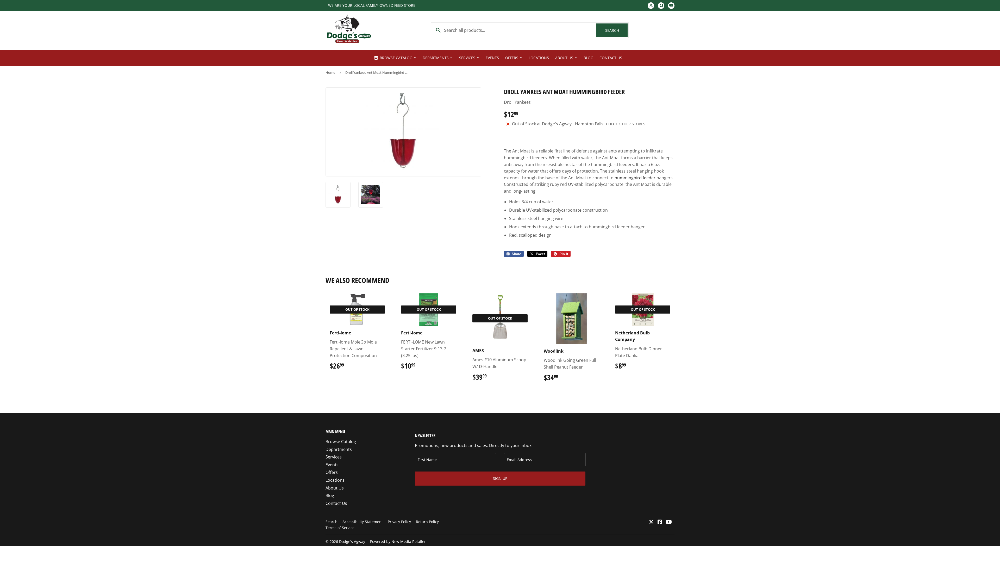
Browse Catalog (396, 57)
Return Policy (427, 521)
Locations (539, 57)
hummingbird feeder (635, 178)
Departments (436, 57)
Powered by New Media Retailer (398, 541)
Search (616, 30)
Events (492, 57)
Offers (512, 57)
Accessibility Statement (362, 521)
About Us (564, 57)
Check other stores (625, 123)
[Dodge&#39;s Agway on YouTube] (669, 522)
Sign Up (500, 478)
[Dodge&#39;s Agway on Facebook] (660, 522)
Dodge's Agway (352, 541)
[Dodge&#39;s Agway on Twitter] (651, 522)
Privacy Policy (399, 521)
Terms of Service (340, 527)
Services (467, 57)
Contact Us (610, 57)
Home (330, 72)
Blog (588, 57)
